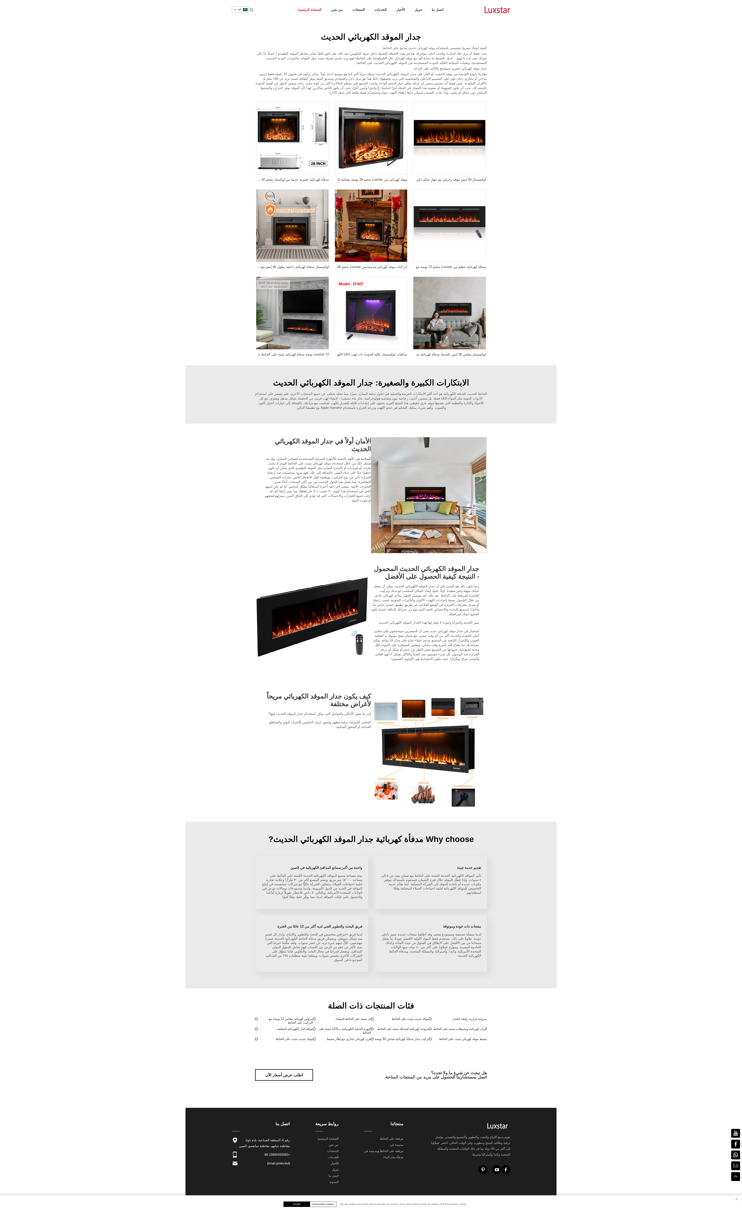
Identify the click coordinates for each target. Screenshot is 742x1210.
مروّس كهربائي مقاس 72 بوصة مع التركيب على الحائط (291, 1020)
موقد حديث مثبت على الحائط (410, 1018)
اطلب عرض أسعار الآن (284, 1075)
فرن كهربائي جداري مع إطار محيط (349, 1039)
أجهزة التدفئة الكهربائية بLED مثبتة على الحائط (345, 1030)
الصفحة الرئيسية (310, 10)
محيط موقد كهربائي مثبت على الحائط (463, 1039)
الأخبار (400, 10)
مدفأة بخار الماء (393, 1157)
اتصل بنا (437, 10)
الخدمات (380, 10)
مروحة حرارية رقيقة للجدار (469, 1018)
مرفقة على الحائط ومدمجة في (383, 1151)
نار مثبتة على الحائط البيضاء (353, 1018)
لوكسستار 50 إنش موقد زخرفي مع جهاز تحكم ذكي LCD (447, 179)
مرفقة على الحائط (391, 1138)
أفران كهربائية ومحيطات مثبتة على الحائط (460, 1029)
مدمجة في (396, 1144)
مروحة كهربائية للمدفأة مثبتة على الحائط (403, 1029)
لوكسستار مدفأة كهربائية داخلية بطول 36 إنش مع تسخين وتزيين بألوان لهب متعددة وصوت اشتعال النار (258, 267)
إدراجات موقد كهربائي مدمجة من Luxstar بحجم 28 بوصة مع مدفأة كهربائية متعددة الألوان (345, 267)
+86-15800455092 (277, 1154)
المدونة (334, 1182)
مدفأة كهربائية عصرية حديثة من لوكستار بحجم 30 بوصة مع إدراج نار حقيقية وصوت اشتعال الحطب (262, 179)
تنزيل (418, 10)
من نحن (337, 10)
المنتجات (358, 10)
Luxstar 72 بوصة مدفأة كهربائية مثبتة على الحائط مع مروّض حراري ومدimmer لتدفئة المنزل (266, 354)
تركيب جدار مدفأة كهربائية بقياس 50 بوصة (402, 1039)
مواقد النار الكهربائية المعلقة (295, 1029)
